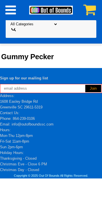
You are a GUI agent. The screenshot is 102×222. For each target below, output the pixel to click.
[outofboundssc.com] (51, 10)
